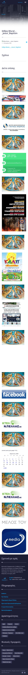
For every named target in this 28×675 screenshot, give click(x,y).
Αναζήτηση (20, 2)
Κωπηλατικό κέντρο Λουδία (8, 630)
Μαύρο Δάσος (16, 656)
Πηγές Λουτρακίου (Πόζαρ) (8, 659)
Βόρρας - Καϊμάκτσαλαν (8, 650)
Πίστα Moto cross (19, 633)
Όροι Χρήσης (4, 596)
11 (7, 461)
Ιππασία (16, 624)
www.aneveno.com (5, 672)
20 (13, 462)
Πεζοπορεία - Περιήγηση (8, 633)
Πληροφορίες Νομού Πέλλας (8, 600)
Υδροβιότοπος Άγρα (7, 662)
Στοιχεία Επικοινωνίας (7, 606)
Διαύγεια (3, 593)
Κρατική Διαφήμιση (6, 610)
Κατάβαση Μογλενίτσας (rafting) (9, 627)
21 (16, 462)
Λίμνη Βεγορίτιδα (18, 653)
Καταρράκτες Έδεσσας (7, 653)
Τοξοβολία (5, 636)
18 (7, 462)
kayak (4, 624)
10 (4, 461)
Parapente (10, 624)
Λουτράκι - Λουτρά (6, 656)
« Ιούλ (4, 468)
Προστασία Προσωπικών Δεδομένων (11, 603)
